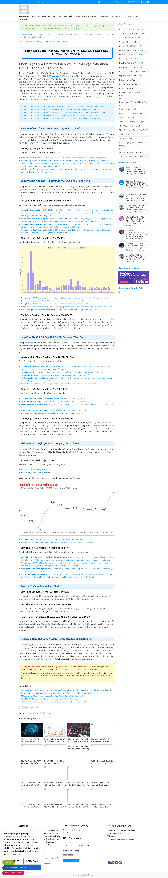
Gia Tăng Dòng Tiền (63, 16)
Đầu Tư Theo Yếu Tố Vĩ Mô (58, 34)
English (24, 19)
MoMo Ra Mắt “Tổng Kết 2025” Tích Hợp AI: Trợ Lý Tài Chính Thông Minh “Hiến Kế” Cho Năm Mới (136, 197)
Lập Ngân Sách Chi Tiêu (129, 76)
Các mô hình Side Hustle (130, 29)
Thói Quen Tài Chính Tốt (129, 126)
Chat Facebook (10, 868)
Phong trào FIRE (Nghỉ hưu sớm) (133, 102)
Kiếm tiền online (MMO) (129, 67)
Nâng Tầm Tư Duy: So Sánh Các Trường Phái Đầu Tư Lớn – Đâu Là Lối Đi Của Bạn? (136, 258)
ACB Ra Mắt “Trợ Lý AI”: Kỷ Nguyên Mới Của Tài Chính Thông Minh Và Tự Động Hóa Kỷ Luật (136, 209)
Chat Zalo (8, 862)
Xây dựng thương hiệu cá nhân (132, 156)
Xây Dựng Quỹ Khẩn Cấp (130, 152)
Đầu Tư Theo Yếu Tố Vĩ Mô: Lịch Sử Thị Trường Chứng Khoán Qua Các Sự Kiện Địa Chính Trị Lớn (64, 112)
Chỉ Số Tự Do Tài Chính (129, 38)
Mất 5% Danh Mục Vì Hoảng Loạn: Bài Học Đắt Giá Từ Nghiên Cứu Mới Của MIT (55, 696)
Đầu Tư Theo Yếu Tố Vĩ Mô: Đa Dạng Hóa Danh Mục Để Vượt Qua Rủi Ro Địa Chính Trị (60, 115)
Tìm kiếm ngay (73, 28)
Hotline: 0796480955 (13, 873)
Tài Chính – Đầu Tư (41, 16)
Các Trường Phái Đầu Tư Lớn (131, 33)
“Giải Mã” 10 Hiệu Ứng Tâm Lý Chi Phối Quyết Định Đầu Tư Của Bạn (49, 699)
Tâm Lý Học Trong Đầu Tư (130, 122)
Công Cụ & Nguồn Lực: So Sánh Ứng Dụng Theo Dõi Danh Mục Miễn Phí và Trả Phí (56, 693)
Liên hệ (50, 2)
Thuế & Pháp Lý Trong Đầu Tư (132, 130)
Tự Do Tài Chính (131, 16)
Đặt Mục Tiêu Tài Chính (129, 46)
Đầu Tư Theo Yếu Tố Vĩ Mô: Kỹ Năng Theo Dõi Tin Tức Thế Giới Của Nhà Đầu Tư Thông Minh (62, 109)
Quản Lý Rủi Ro (125, 109)
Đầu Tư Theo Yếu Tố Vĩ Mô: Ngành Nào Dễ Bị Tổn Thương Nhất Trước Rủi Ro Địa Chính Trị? (62, 118)
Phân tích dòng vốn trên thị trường (131, 94)
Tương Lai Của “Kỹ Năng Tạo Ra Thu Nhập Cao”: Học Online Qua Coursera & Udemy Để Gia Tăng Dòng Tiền (67, 690)
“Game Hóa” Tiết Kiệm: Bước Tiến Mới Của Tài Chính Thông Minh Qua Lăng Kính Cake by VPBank (136, 221)
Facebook (77, 669)
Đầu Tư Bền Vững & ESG (129, 50)
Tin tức (122, 134)
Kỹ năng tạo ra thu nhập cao (131, 71)
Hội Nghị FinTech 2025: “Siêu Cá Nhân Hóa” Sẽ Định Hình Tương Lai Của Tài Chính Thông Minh (136, 247)
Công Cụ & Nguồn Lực (128, 42)
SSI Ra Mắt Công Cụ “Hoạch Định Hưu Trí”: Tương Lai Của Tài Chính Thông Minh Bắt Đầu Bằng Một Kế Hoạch (136, 234)
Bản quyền (42, 2)
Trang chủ (24, 16)
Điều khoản (23, 2)
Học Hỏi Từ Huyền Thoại (129, 63)
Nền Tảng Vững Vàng (86, 16)
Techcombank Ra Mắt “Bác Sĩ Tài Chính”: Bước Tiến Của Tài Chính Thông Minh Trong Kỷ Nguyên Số (137, 185)
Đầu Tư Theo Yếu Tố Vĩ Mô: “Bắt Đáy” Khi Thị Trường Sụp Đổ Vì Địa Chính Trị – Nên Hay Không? (63, 106)
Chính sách (33, 2)
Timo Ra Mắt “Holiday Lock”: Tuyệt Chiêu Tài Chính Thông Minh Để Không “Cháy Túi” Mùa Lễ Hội (137, 172)
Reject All (32, 861)
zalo (86, 669)
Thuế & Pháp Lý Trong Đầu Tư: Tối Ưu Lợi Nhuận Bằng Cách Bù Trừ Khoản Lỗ (54, 702)
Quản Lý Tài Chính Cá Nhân (131, 113)
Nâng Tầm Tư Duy (127, 80)
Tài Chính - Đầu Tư (37, 34)
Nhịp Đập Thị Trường (110, 16)
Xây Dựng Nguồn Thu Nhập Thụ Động (133, 144)
